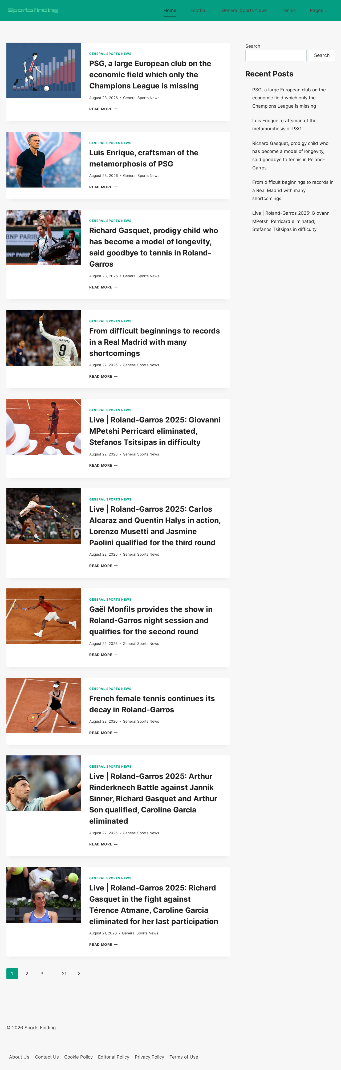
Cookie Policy (78, 1057)
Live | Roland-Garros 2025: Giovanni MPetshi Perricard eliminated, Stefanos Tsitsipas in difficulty (155, 431)
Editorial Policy (113, 1057)
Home (170, 10)
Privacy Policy (149, 1057)
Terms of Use (183, 1057)
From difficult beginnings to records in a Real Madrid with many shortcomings (154, 342)
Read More (103, 109)
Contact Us (47, 1057)
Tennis (289, 10)
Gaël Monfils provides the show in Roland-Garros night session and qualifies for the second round (151, 620)
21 (64, 973)
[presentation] (43, 70)
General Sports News (244, 10)
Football (199, 10)
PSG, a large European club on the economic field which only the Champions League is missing (150, 74)
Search (252, 46)
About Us (19, 1057)
